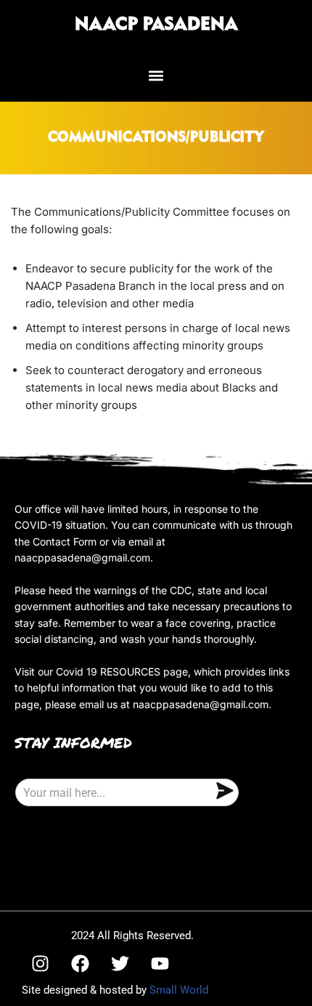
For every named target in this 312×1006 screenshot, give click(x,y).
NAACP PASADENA (156, 24)
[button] (156, 75)
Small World (178, 990)
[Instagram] (40, 963)
